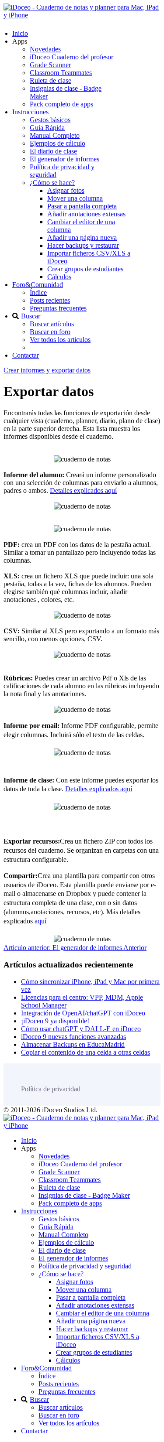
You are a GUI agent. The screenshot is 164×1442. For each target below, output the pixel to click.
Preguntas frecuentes (58, 308)
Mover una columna (75, 198)
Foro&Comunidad (37, 284)
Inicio (20, 33)
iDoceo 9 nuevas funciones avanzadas (73, 1036)
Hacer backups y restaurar (83, 245)
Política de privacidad (50, 1089)
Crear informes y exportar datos (47, 370)
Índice (38, 292)
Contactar (25, 355)
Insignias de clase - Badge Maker (84, 1195)
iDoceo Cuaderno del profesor (71, 57)
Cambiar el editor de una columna (102, 1313)
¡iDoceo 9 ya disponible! (55, 1021)
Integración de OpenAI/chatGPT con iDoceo (83, 1013)
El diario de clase (53, 151)
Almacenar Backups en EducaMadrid (73, 1044)
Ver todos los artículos (60, 339)
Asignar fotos (65, 190)
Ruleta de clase (50, 80)
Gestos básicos (50, 119)
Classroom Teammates (61, 72)
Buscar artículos (52, 324)
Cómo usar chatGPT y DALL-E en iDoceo (81, 1028)
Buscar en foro (50, 331)
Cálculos (59, 276)
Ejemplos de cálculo (57, 143)
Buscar (30, 316)
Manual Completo (55, 135)
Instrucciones (30, 112)
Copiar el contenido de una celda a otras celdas (85, 1052)
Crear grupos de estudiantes (85, 269)
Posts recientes (50, 300)
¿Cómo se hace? (52, 182)
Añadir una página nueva (82, 237)
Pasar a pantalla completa (82, 206)
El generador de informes (64, 159)
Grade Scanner (50, 64)
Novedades (45, 49)
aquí (40, 921)
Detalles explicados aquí (83, 490)
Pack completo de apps (61, 104)
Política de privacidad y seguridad (85, 1266)
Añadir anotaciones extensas (86, 214)
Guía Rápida (47, 127)
